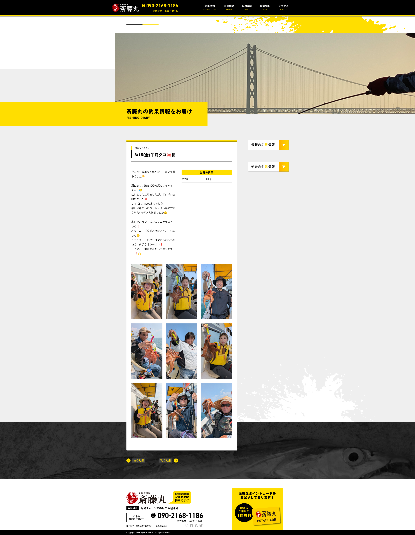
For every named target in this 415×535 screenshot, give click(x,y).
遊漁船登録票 (161, 526)
